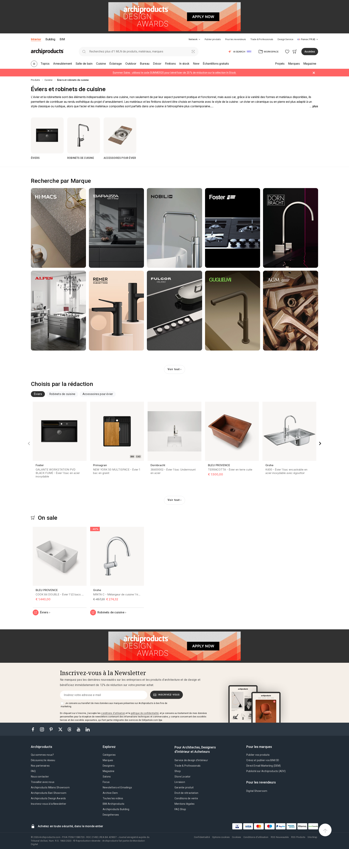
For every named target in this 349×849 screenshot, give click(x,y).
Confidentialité (202, 837)
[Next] (320, 443)
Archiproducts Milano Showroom (50, 787)
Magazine (109, 771)
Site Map (312, 837)
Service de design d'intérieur (191, 760)
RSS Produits (298, 837)
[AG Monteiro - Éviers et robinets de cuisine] (290, 311)
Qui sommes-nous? (42, 754)
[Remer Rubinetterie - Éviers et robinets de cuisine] (116, 311)
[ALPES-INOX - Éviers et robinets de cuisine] (58, 311)
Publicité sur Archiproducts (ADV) (266, 771)
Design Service (285, 39)
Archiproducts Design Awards (48, 798)
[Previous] (29, 443)
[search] (84, 51)
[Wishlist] (287, 51)
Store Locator (182, 776)
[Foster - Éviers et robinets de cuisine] (232, 228)
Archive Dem (110, 792)
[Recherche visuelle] (193, 51)
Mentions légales (184, 803)
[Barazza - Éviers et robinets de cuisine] (116, 228)
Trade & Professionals (261, 39)
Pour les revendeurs (235, 39)
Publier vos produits (258, 754)
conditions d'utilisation (113, 713)
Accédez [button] (309, 51)
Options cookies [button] (221, 837)
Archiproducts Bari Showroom (48, 792)
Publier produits (213, 39)
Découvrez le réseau (43, 760)
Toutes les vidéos (113, 798)
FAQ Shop (180, 809)
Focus (106, 782)
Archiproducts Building (116, 809)
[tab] (199, 39)
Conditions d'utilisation (255, 837)
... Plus (314, 106)
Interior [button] (36, 39)
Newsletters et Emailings (117, 787)
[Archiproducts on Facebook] (34, 729)
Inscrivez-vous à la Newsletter (48, 803)
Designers (109, 765)
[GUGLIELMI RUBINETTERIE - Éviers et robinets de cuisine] (232, 311)
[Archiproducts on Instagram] (42, 729)
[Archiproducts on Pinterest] (51, 729)
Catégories (109, 754)
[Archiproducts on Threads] (69, 729)
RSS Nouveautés (280, 837)
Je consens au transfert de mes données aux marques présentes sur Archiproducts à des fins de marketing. (114, 705)
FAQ (33, 771)
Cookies (236, 837)
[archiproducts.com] (47, 51)
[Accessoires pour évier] (120, 135)
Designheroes (111, 814)
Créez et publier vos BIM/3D (262, 760)
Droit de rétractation (186, 792)
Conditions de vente (186, 798)
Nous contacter (40, 776)
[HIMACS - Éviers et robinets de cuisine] (58, 228)
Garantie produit (184, 787)
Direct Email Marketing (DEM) (263, 765)
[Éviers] (47, 135)
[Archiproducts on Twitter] (60, 729)
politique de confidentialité (145, 713)
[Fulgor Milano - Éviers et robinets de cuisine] (174, 311)
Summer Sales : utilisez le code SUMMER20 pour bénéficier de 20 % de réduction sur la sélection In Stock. (174, 72)
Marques (108, 760)
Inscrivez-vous (169, 694)
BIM (62, 39)
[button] (194, 39)
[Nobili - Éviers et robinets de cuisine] (174, 228)
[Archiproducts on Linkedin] (87, 729)
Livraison (179, 782)
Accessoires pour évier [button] (98, 394)
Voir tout (174, 369)
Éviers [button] (38, 394)
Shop (177, 771)
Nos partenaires (40, 765)
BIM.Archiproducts (113, 803)
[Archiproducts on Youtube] (78, 729)
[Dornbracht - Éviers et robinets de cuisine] (290, 228)
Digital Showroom (256, 790)
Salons (107, 776)
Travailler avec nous (42, 782)
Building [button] (50, 39)
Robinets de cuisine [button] (62, 394)
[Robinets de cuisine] (83, 135)
